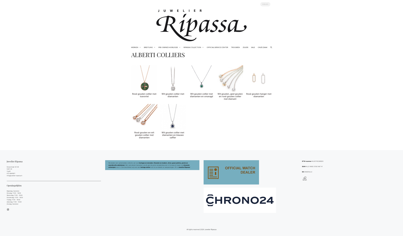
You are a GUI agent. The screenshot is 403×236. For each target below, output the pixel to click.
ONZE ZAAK (262, 47)
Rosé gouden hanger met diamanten (258, 95)
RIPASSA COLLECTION (192, 47)
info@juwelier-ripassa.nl (14, 175)
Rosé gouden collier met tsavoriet (144, 95)
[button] (271, 47)
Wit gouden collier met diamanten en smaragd (201, 95)
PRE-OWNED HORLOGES (168, 47)
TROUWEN (235, 47)
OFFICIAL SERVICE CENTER (217, 47)
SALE (253, 47)
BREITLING (148, 47)
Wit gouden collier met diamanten (173, 95)
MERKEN (134, 47)
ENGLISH (265, 4)
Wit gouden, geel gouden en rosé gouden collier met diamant (230, 96)
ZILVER (245, 47)
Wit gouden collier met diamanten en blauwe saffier (173, 135)
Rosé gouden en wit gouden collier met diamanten (144, 135)
